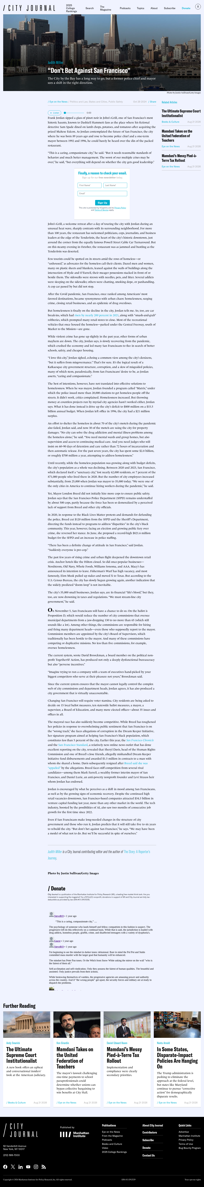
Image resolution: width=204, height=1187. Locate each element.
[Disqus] (102, 950)
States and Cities (98, 101)
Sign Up (102, 202)
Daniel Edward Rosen (117, 1043)
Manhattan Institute (189, 1135)
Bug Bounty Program (190, 1147)
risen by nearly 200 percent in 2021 (97, 315)
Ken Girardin (63, 1043)
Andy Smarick (13, 1043)
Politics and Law (78, 101)
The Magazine (105, 8)
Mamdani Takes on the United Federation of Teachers (177, 136)
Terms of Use (186, 1143)
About (154, 8)
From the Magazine (112, 1135)
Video (105, 1147)
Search (90, 8)
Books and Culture (112, 1143)
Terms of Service (102, 210)
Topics (140, 8)
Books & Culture (17, 1102)
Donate (186, 8)
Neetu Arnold (163, 1043)
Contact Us (148, 1155)
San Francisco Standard (73, 745)
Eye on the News (67, 1102)
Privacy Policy (120, 208)
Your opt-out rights (193, 1179)
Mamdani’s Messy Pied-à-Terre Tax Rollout (179, 158)
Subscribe (169, 8)
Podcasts (125, 8)
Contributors (149, 1132)
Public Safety (116, 101)
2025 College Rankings (71, 8)
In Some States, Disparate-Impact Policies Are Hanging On (177, 1057)
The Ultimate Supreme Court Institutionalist (181, 113)
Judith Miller (55, 62)
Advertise (184, 1131)
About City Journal (152, 1125)
